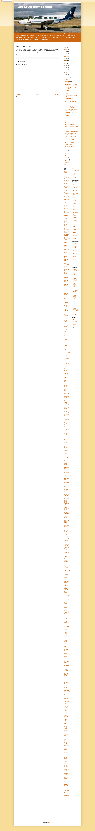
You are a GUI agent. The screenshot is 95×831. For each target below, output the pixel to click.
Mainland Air (66, 482)
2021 (65, 54)
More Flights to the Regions (70, 147)
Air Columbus (66, 190)
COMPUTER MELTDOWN (70, 101)
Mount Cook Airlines (66, 526)
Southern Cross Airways (67, 667)
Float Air (65, 394)
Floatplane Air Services (66, 397)
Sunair (65, 694)
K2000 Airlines (67, 462)
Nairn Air (65, 534)
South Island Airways (66, 662)
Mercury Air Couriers (66, 490)
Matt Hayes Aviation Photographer (76, 289)
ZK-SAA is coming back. (70, 90)
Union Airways (67, 746)
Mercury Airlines (65, 492)
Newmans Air (66, 542)
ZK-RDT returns (68, 92)
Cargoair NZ (66, 339)
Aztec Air (65, 317)
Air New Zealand (65, 221)
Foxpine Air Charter (66, 403)
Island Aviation (67, 449)
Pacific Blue (66, 585)
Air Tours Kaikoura (65, 243)
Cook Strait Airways (66, 361)
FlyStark (65, 400)
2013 (65, 69)
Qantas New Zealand (66, 613)
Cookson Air (66, 363)
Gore (74, 191)
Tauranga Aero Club (66, 716)
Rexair (65, 628)
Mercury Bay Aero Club (66, 495)
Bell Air (65, 329)
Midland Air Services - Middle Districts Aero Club (66, 502)
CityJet (65, 345)
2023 (65, 51)
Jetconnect (66, 458)
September (67, 81)
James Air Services (66, 453)
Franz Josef (75, 188)
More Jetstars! (68, 122)
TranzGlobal (66, 743)
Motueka (74, 214)
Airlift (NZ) (66, 261)
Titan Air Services (65, 732)
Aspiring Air (66, 302)
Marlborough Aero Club (66, 484)
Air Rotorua (66, 232)
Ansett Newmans (66, 291)
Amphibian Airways (66, 278)
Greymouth (75, 196)
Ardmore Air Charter (66, 300)
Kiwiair (65, 476)
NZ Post (65, 577)
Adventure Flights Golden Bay (67, 175)
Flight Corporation (66, 391)
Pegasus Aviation (65, 598)
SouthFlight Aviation (66, 680)
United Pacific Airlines (66, 752)
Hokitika (74, 200)
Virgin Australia (65, 763)
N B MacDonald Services (66, 530)
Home (37, 94)
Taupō (74, 224)
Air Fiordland (66, 199)
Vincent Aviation (65, 758)
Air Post (65, 226)
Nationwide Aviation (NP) (66, 538)
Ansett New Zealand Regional (66, 288)
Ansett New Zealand (66, 285)
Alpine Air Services (66, 275)
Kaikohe (74, 201)
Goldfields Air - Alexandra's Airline (72, 131)
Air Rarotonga (76, 170)
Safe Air (65, 643)
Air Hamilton (66, 205)
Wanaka (74, 233)
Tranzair (65, 742)
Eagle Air (65, 370)
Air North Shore (65, 225)
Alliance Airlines (65, 273)
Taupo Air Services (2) (66, 710)
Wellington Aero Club (66, 785)
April (66, 157)
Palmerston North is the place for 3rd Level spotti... (71, 110)
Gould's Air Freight (66, 422)
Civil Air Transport (66, 347)
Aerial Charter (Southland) (67, 178)
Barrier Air (66, 318)
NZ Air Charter (67, 570)
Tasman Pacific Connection (66, 704)
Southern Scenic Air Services (66, 674)
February (67, 160)
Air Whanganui (66, 256)
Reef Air (74, 177)
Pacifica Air (66, 589)
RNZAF (65, 633)
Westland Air (66, 795)
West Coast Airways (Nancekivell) (66, 788)
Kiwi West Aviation (66, 475)
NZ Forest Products (66, 575)
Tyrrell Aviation (67, 745)
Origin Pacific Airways (66, 582)
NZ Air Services (65, 572)
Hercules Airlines (65, 437)
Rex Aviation (66, 626)
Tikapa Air (66, 730)
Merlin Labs (66, 497)
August (66, 150)
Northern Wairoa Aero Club (66, 561)
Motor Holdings (65, 516)
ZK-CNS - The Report (69, 144)
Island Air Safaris (66, 444)
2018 (65, 60)
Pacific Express (65, 588)
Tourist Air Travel (66, 735)
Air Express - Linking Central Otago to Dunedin (71, 96)
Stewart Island (76, 221)
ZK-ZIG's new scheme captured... (72, 93)
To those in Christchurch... (70, 136)
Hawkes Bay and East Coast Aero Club (66, 434)
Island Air (66, 442)
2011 (65, 72)
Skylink (65, 655)
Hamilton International (75, 198)
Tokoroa (74, 228)
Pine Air (65, 607)
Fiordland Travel (66, 389)
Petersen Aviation (66, 603)
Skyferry (65, 653)
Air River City (66, 231)
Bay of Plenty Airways (66, 326)
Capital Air (66, 335)
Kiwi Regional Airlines (66, 470)
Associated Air (67, 303)
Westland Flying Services (66, 798)
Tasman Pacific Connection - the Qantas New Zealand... (71, 117)
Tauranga (75, 226)
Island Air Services (66, 447)
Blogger (50, 822)
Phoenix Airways (65, 605)
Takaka (74, 223)
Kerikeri (74, 206)
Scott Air (65, 646)
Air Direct (66, 194)
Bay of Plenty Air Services (66, 323)
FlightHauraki (66, 393)
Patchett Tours (67, 595)
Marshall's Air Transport (66, 487)
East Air (65, 371)
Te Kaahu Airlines (66, 721)
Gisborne (75, 190)
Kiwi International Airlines (66, 467)
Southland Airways (66, 685)
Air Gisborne (66, 203)
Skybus (65, 651)
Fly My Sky (66, 399)
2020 (65, 56)
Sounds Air (66, 658)
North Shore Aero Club (66, 545)
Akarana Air (66, 270)
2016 (65, 63)
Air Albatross (66, 180)
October (67, 79)
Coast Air (66, 350)
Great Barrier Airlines (66, 424)
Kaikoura (75, 203)
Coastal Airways (65, 356)
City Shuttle (66, 343)
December (67, 76)
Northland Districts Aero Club (66, 567)
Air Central (66, 183)
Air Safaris (66, 235)
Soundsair (66, 659)
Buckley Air (66, 331)
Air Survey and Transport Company (67, 238)
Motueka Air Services (66, 518)
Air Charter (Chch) (66, 187)
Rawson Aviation (65, 619)
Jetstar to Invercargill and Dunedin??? (70, 120)
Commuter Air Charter (66, 359)
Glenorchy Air (66, 412)
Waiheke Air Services (66, 770)
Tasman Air (66, 698)
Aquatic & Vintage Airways (66, 297)
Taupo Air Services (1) (66, 707)
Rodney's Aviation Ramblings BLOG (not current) (75, 297)
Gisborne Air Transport (66, 411)
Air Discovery (66, 196)
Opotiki (74, 218)
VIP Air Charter (65, 761)
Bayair (65, 328)
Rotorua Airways (65, 641)
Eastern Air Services (66, 378)
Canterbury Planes (66, 333)
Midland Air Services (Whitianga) (66, 507)
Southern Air (66, 665)
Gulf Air (65, 426)
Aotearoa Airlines (66, 294)
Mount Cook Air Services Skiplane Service (66, 522)
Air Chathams (66, 189)
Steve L (75, 324)
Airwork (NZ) (66, 269)
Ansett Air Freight (66, 281)
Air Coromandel (66, 193)
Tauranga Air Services (66, 719)
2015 (65, 65)
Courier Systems (65, 366)
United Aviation (65, 749)
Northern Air (66, 552)
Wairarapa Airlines (66, 778)
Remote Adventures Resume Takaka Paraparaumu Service (71, 85)
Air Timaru (66, 241)
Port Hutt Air (66, 609)
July (66, 151)
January (67, 162)
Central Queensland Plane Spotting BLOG (76, 310)
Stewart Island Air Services (67, 690)
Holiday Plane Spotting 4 (70, 124)
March (66, 159)
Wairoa (74, 232)
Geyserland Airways (66, 408)
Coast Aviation (67, 352)
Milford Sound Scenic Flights (67, 513)
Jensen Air (66, 457)
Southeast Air (66, 663)
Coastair (65, 354)
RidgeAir (65, 629)
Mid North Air (66, 498)
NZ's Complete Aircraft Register (75, 285)
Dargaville (75, 187)
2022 (65, 53)
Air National (66, 217)
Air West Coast (65, 253)
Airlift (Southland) (66, 264)
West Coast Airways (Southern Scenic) (66, 792)
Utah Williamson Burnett (66, 754)
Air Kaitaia (66, 208)
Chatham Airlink (66, 342)
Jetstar (65, 460)
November (67, 77)
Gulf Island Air (67, 427)
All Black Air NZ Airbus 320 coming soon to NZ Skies (70, 107)
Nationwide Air (67, 536)
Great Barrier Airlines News (70, 129)
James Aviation (65, 455)
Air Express (66, 197)
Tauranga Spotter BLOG (76, 276)
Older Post (56, 94)
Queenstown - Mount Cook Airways (67, 616)
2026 (65, 46)
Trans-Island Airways (66, 740)
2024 (65, 49)
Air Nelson (66, 218)
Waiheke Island (74, 230)
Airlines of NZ (66, 266)
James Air (66, 450)
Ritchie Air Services (66, 632)
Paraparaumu (76, 220)
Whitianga (75, 238)
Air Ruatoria (66, 234)
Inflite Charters (65, 440)
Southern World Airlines (66, 678)
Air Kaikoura (66, 206)
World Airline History (75, 314)
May (66, 155)
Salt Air (65, 644)
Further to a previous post (70, 128)
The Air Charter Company (66, 727)
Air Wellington (66, 250)
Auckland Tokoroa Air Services (66, 311)
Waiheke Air (66, 768)
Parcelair (65, 593)
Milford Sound (76, 211)
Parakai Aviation (65, 592)
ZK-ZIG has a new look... (70, 104)
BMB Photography (75, 306)
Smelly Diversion (68, 138)
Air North (65, 222)
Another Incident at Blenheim (71, 82)
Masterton (75, 208)
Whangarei (75, 236)
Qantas (65, 610)
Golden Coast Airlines (66, 417)
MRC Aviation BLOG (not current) (75, 293)
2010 (65, 74)
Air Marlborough (66, 212)
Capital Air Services (66, 337)
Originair (65, 584)
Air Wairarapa (66, 247)
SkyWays (66, 656)
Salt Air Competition (69, 103)
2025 (65, 47)
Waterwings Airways (66, 781)
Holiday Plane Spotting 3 (70, 146)
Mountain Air (66, 527)
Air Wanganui (66, 249)
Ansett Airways (67, 282)
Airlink (65, 267)
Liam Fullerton (76, 320)
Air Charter (66, 184)
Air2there (66, 257)
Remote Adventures (66, 622)
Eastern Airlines (65, 381)
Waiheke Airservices (66, 773)
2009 (65, 164)
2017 (65, 62)
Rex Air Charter (65, 624)
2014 (65, 67)
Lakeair (65, 480)
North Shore (75, 215)
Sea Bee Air (66, 647)
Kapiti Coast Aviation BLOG (75, 273)
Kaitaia (74, 204)
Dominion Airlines (66, 368)
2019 (65, 58)
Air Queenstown (66, 229)
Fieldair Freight (65, 386)
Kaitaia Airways (65, 464)
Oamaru (74, 217)
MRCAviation (76, 322)
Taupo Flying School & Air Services (66, 712)
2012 (65, 70)
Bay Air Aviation (65, 321)
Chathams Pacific (75, 173)
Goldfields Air (66, 419)
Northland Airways (66, 565)
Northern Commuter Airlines (66, 557)
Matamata (75, 209)
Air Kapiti (65, 209)
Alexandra (75, 183)
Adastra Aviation (65, 172)
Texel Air (65, 724)
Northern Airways (65, 554)
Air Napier (66, 215)
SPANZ (65, 687)
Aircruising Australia (66, 260)
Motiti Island (75, 212)
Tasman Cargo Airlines (67, 701)
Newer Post (18, 94)
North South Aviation (66, 550)
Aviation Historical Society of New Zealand (75, 280)
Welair (65, 782)
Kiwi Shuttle (66, 472)
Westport (75, 235)
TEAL (65, 723)
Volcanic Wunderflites (66, 766)
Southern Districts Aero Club (66, 670)
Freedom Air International (66, 405)
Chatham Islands (75, 185)
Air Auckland (66, 181)
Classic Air (66, 349)
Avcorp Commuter (66, 315)
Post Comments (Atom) (26, 96)
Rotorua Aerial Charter (67, 638)
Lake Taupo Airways (66, 479)
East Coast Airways (66, 375)
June (66, 153)
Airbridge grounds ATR (69, 112)
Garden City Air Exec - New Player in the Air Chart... (70, 134)
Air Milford (66, 214)
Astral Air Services (65, 306)
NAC (65, 533)
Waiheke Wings (65, 775)
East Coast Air (67, 373)
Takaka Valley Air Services (66, 696)
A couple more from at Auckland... (72, 126)
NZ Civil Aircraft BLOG (76, 270)
